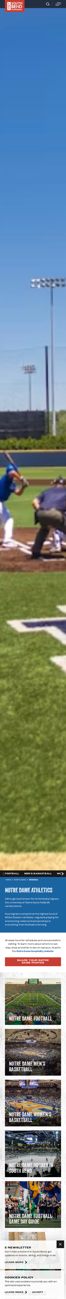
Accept (37, 1292)
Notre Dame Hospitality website (34, 951)
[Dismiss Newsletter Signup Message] (60, 1244)
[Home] (15, 6)
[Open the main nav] (58, 4)
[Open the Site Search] (48, 4)
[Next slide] (63, 873)
